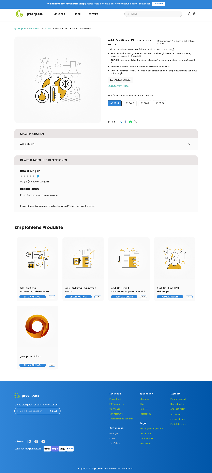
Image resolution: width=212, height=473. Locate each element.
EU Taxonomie (116, 404)
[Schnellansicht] (52, 296)
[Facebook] (125, 122)
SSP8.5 (160, 103)
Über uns (144, 399)
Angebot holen (177, 408)
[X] (135, 122)
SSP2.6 (114, 103)
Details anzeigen (32, 297)
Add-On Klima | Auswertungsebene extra (34, 289)
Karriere (144, 408)
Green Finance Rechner (121, 418)
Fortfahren (158, 3)
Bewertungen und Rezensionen (43, 160)
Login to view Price (118, 86)
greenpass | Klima (30, 356)
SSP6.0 (145, 103)
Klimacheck (115, 399)
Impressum (145, 443)
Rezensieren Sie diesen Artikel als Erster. (176, 42)
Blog (142, 404)
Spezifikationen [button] (32, 134)
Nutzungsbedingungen (151, 428)
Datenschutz (146, 438)
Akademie (175, 414)
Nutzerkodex (146, 433)
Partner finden (177, 419)
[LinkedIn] (120, 122)
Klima (46, 28)
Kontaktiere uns (178, 424)
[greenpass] (27, 394)
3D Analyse (35, 28)
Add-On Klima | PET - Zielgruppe (169, 289)
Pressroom (145, 413)
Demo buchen (177, 404)
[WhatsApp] (130, 122)
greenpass (20, 28)
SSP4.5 (130, 103)
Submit (53, 411)
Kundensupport (178, 399)
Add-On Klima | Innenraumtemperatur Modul (128, 289)
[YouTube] (43, 441)
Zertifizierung (116, 413)
